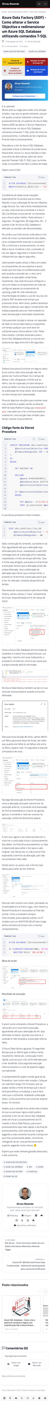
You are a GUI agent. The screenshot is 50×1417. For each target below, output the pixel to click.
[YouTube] (41, 1216)
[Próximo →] (45, 1291)
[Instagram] (27, 1220)
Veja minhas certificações (26, 1225)
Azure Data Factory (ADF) (18, 11)
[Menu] (45, 3)
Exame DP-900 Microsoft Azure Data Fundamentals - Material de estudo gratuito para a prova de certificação (26, 1264)
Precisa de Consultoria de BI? (15, 61)
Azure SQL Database (38, 11)
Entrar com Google (16, 1364)
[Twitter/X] (22, 1220)
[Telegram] (39, 1398)
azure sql (32, 1171)
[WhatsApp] (33, 1398)
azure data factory (13, 1171)
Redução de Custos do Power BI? (38, 61)
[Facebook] (33, 1220)
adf (30, 1167)
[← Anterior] (39, 1291)
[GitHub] (16, 1220)
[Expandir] (34, 439)
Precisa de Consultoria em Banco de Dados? (15, 70)
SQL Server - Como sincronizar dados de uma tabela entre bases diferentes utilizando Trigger (24, 1245)
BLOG (4, 11)
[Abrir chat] (39, 3)
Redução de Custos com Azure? (38, 70)
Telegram (27, 1215)
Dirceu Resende (10, 4)
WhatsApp (14, 1215)
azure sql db (11, 1176)
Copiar (42, 177)
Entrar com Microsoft (36, 1364)
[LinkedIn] (36, 1216)
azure (40, 1167)
